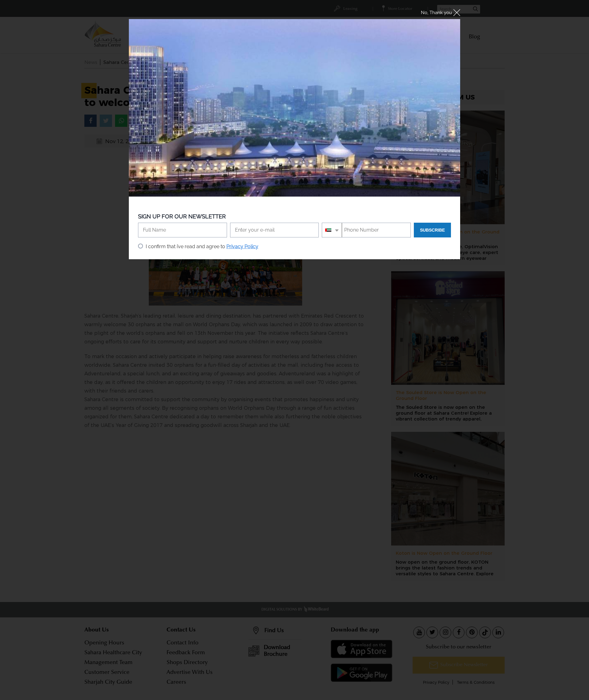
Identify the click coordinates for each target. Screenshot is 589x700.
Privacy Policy (242, 246)
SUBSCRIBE (432, 230)
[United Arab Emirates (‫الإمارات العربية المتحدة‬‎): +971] (332, 230)
